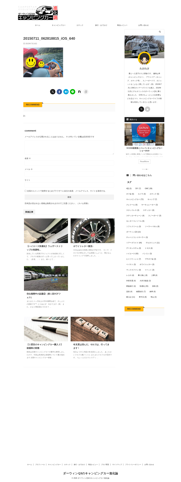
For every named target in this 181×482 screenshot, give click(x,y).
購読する (133, 119)
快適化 (144, 286)
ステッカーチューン (135, 216)
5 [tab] (147, 169)
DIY (138, 188)
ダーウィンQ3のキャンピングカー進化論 (90, 473)
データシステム (133, 248)
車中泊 (143, 297)
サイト (27, 180)
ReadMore (144, 161)
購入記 (130, 297)
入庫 (154, 275)
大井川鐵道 (145, 281)
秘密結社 (141, 292)
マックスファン (133, 270)
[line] (72, 91)
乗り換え (142, 275)
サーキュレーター (149, 205)
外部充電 (131, 281)
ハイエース (132, 254)
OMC (148, 188)
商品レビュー (122, 25)
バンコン (147, 254)
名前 (28, 158)
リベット (149, 270)
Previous (127, 144)
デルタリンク (153, 243)
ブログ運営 (105, 464)
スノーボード (154, 216)
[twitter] (52, 91)
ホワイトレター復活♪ (83, 246)
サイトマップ (117, 464)
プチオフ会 (150, 259)
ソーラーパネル (152, 226)
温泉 (129, 292)
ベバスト (131, 264)
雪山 (153, 297)
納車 (153, 292)
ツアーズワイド (134, 243)
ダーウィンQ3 (133, 232)
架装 (155, 286)
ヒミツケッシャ (133, 259)
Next (161, 144)
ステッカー (148, 210)
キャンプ (152, 199)
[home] (147, 109)
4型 (128, 188)
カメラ (142, 194)
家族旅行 (131, 286)
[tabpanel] (144, 144)
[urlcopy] (86, 91)
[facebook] (59, 91)
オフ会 (130, 194)
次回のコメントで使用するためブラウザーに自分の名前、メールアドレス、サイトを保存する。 (67, 191)
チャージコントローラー (137, 237)
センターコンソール (135, 221)
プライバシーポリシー (133, 464)
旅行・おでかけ (101, 25)
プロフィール (40, 464)
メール (29, 169)
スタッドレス (132, 210)
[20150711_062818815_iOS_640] (66, 91)
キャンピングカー (59, 25)
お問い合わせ (143, 25)
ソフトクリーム (133, 226)
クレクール (131, 205)
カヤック (79, 25)
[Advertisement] (93, 288)
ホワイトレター (147, 264)
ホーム (37, 25)
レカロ (130, 275)
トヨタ (149, 248)
